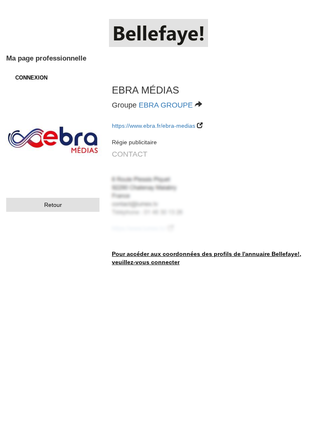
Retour (53, 205)
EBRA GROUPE (166, 105)
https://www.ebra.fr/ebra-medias (153, 125)
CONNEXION (31, 78)
